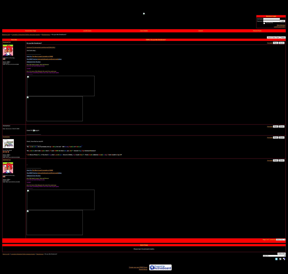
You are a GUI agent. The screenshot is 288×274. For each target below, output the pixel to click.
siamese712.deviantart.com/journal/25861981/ (41, 47)
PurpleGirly (6, 137)
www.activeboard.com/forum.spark (48, 59)
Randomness (46, 34)
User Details (144, 31)
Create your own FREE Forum (138, 267)
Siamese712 (7, 42)
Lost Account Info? (279, 27)
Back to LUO (6, 34)
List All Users (87, 31)
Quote (282, 43)
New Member (281, 25)
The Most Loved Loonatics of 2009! (42, 56)
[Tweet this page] (276, 259)
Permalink (270, 43)
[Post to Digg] (280, 259)
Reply (283, 37)
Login (282, 21)
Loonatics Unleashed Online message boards (26, 34)
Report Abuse (143, 269)
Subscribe (281, 254)
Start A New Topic (273, 37)
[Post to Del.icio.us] (284, 259)
